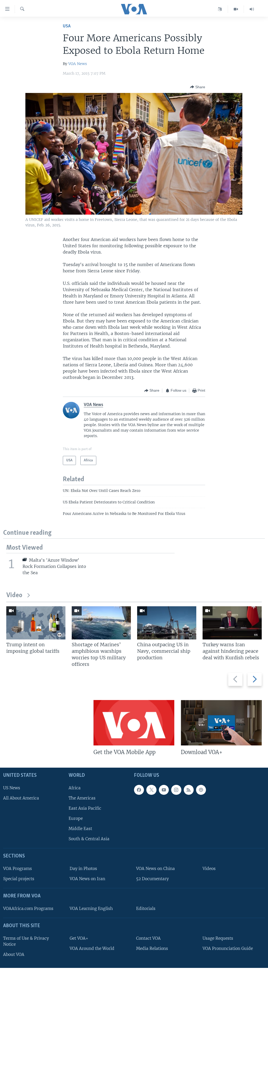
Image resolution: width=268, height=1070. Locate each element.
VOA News (77, 63)
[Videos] (236, 9)
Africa (75, 787)
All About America (21, 797)
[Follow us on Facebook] (139, 790)
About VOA (13, 954)
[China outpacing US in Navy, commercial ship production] (166, 622)
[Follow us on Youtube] (164, 790)
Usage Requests (218, 938)
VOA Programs (17, 868)
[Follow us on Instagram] (176, 790)
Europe (76, 818)
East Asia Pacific (85, 808)
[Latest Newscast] (252, 9)
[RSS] (189, 790)
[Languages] (220, 9)
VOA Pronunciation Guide (228, 948)
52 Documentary (152, 878)
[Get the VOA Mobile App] (133, 722)
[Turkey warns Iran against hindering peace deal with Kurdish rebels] (232, 622)
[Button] (197, 87)
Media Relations (152, 948)
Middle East (80, 828)
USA (67, 26)
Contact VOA (148, 938)
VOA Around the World (92, 948)
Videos (209, 868)
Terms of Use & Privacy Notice (26, 941)
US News (11, 787)
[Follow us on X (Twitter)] (151, 790)
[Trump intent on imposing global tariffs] (35, 622)
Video (14, 595)
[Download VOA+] (221, 722)
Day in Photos (83, 868)
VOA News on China (155, 868)
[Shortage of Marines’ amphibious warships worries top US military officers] (101, 622)
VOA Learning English (91, 908)
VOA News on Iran (87, 878)
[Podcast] (201, 790)
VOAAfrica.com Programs (28, 908)
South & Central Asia (89, 838)
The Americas (82, 797)
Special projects (18, 878)
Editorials (145, 908)
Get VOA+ (79, 938)
